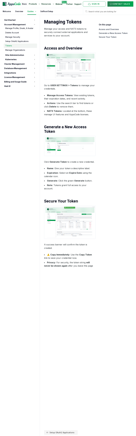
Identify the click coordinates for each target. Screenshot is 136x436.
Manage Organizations (15, 50)
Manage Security (12, 37)
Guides (30, 11)
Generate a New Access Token (113, 33)
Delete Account (12, 32)
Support (77, 4)
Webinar (59, 3)
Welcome (7, 11)
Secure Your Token (107, 37)
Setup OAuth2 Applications (17, 41)
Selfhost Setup (46, 11)
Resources (46, 4)
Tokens (8, 45)
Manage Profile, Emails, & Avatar (19, 28)
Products (33, 4)
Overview (19, 11)
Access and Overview (109, 29)
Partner (69, 4)
